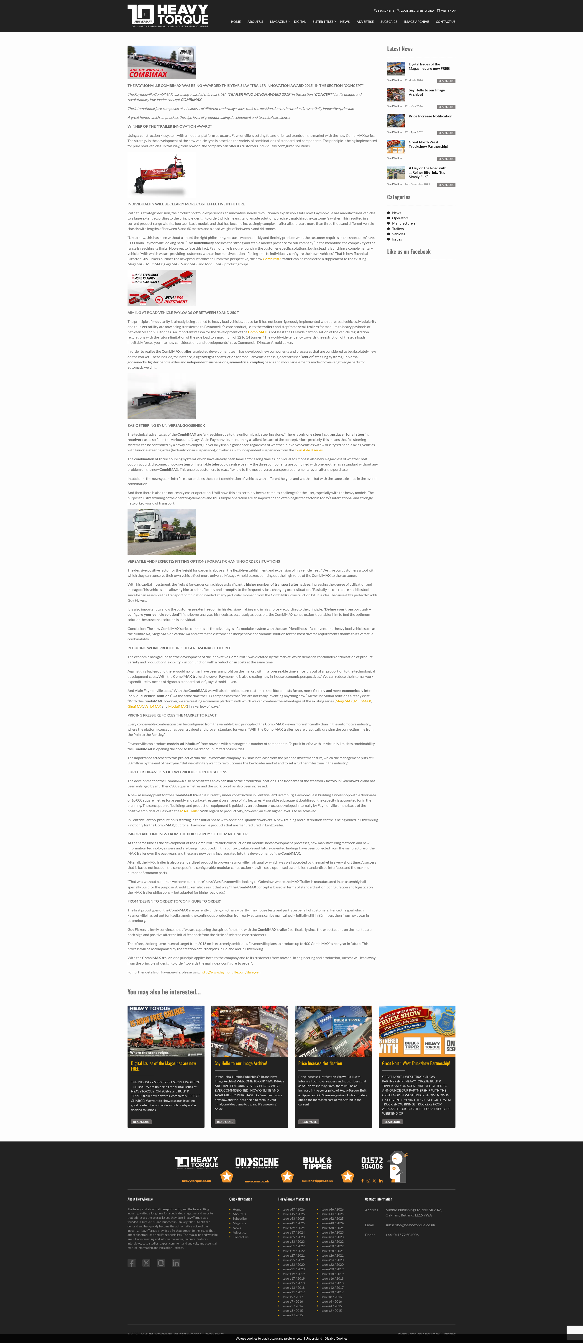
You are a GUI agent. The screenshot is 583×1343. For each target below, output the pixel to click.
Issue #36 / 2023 (332, 1232)
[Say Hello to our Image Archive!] (396, 99)
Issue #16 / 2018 (332, 1278)
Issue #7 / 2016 (292, 1301)
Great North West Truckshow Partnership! (428, 144)
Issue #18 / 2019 (332, 1274)
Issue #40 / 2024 (332, 1223)
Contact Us (240, 1237)
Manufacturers (404, 223)
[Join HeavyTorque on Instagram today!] (161, 1263)
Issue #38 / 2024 (332, 1228)
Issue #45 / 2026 (293, 1214)
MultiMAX (362, 701)
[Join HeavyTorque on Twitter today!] (146, 1263)
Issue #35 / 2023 (293, 1237)
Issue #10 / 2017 (332, 1292)
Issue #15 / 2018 (293, 1283)
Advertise (239, 1232)
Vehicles (398, 234)
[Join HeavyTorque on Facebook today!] (132, 1263)
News (396, 212)
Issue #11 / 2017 (293, 1292)
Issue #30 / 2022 (332, 1246)
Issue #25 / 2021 (293, 1260)
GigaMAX (135, 706)
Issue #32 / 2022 (332, 1241)
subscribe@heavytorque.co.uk (410, 1225)
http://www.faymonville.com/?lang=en (231, 972)
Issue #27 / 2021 (293, 1255)
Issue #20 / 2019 (332, 1269)
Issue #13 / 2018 (293, 1287)
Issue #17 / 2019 (293, 1278)
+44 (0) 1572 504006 (402, 1234)
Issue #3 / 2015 (292, 1310)
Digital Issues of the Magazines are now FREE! (429, 66)
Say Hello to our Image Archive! (427, 92)
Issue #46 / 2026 (332, 1209)
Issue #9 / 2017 (292, 1297)
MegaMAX (344, 701)
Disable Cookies (336, 1338)
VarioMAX (153, 706)
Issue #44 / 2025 (332, 1214)
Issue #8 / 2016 (331, 1297)
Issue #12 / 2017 (332, 1287)
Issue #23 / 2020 (293, 1264)
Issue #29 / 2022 (293, 1251)
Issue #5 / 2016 (292, 1306)
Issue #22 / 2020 (332, 1264)
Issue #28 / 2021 (332, 1251)
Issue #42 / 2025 (332, 1218)
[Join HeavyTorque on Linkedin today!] (176, 1263)
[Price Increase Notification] (396, 125)
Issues (397, 239)
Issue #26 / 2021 (332, 1255)
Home (237, 1209)
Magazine (239, 1223)
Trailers (398, 228)
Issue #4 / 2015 (331, 1306)
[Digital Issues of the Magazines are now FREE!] (396, 73)
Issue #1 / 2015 (292, 1315)
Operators (400, 218)
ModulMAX (177, 706)
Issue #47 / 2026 (293, 1209)
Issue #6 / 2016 (331, 1301)
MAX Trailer (189, 811)
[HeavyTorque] (168, 16)
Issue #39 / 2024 (293, 1228)
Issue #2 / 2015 (331, 1310)
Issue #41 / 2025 (293, 1223)
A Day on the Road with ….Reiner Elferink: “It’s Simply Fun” (427, 172)
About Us (239, 1214)
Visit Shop (448, 10)
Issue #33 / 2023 (293, 1241)
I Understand (313, 1338)
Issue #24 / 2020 (332, 1260)
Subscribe (240, 1218)
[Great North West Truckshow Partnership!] (396, 151)
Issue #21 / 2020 (293, 1269)
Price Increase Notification (430, 116)
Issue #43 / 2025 (293, 1218)
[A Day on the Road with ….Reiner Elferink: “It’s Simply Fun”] (396, 177)
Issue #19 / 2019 (293, 1274)
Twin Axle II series (309, 450)
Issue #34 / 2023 (332, 1237)
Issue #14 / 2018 (332, 1283)
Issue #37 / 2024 (293, 1232)
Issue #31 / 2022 (293, 1246)
